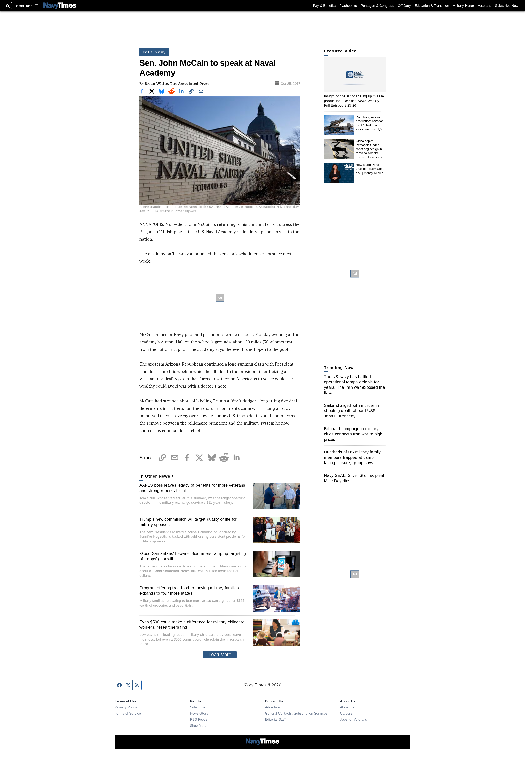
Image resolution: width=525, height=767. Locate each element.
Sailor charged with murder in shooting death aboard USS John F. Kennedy (351, 410)
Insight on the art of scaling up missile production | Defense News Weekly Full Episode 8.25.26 (354, 100)
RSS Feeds (198, 719)
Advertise (272, 707)
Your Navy (154, 52)
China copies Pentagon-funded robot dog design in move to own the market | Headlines (369, 149)
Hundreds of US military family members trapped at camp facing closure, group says (352, 457)
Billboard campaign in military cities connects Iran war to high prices (353, 434)
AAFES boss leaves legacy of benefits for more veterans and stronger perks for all (192, 488)
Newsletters (199, 713)
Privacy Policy (126, 707)
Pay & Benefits (324, 5)
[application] (355, 74)
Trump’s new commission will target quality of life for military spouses (188, 522)
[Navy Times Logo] (59, 5)
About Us (347, 707)
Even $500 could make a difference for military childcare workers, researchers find (191, 625)
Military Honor (463, 5)
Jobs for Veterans (353, 719)
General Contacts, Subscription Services (296, 713)
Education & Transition (431, 5)
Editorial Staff (275, 719)
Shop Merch (199, 726)
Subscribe (197, 707)
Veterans (484, 5)
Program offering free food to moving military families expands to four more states (189, 590)
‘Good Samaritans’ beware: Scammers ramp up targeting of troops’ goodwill (192, 556)
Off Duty (404, 5)
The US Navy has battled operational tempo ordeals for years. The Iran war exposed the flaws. (354, 384)
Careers (346, 713)
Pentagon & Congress (377, 5)
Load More (220, 654)
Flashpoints (348, 5)
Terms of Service (128, 713)
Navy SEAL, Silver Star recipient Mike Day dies (354, 478)
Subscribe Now (506, 5)
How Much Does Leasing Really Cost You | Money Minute (369, 168)
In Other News (154, 476)
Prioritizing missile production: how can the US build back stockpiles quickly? (369, 123)
